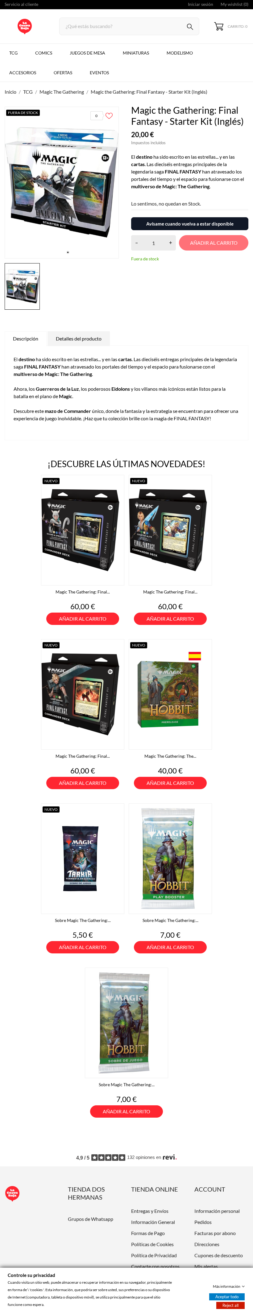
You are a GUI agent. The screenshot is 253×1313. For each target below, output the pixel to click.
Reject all (230, 1305)
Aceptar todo (226, 1296)
